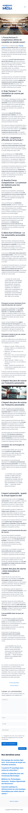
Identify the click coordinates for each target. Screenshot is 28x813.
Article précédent (14, 682)
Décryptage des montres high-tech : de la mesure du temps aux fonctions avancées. (13, 762)
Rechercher (22, 748)
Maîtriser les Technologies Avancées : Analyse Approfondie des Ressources (13, 781)
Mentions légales (14, 801)
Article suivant (14, 685)
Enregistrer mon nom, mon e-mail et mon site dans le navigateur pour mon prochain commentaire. (12, 737)
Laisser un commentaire (7, 29)
